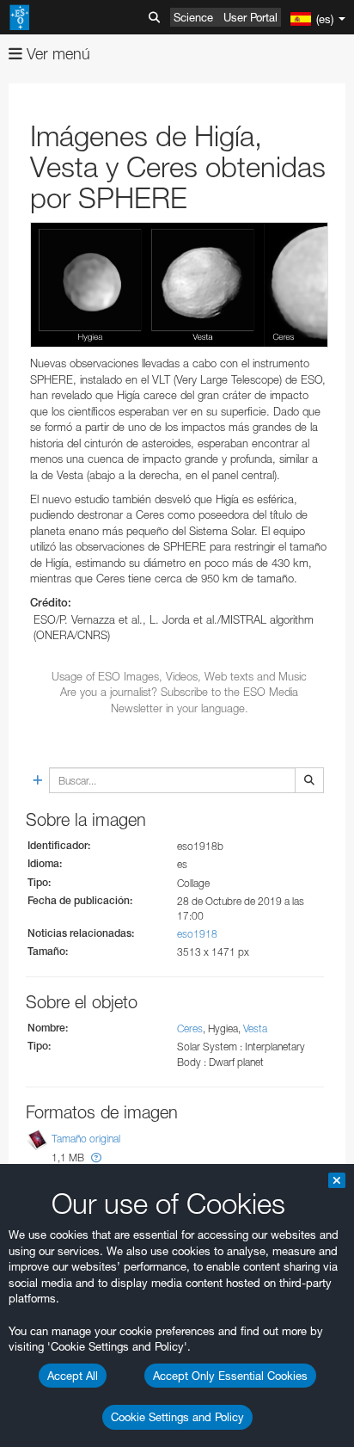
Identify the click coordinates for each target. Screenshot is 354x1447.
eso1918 (197, 933)
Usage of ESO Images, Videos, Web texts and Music (179, 676)
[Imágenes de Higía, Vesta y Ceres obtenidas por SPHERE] (179, 285)
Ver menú (56, 54)
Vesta (255, 1028)
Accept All (72, 1375)
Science (193, 17)
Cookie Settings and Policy (177, 1417)
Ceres (190, 1028)
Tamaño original (86, 1138)
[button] (96, 1157)
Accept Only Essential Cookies (230, 1375)
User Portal (250, 17)
